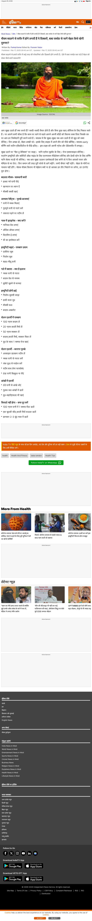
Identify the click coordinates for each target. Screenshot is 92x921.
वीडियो (8, 27)
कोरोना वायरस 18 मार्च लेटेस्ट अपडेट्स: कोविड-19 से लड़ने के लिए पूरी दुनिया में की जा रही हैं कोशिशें (16, 536)
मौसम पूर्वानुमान (6, 732)
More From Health (16, 509)
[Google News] (7, 123)
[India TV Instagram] (17, 853)
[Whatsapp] (84, 122)
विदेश (21, 27)
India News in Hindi (9, 746)
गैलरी (60, 27)
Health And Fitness (19, 455)
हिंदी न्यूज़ (15, 444)
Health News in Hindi (10, 773)
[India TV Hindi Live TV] (88, 22)
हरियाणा (4, 829)
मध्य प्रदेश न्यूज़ (6, 813)
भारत (15, 27)
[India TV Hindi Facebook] (79, 1)
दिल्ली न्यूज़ (5, 803)
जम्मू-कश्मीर (5, 836)
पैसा (41, 27)
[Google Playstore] (12, 866)
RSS (76, 891)
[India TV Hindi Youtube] (84, 1)
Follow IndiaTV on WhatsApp (44, 462)
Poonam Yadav (36, 47)
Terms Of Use (22, 891)
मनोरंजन (29, 27)
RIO (82, 891)
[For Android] (12, 879)
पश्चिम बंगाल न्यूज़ (7, 806)
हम (2, 707)
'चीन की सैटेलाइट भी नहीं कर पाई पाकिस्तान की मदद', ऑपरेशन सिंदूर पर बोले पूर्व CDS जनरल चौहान (49, 609)
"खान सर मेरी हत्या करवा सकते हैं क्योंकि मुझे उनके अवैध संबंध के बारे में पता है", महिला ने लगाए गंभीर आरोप (15, 609)
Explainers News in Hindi (11, 769)
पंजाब (3, 826)
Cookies (8, 913)
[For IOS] (34, 879)
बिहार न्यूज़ (5, 809)
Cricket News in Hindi (10, 759)
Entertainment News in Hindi (13, 752)
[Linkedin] (29, 853)
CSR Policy (48, 891)
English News (7, 720)
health (5, 455)
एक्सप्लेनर (68, 27)
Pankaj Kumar (16, 47)
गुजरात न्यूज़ (5, 823)
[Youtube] (23, 853)
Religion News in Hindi (10, 766)
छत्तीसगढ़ (4, 833)
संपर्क (3, 703)
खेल (35, 27)
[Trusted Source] (21, 123)
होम (2, 27)
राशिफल (48, 27)
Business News (8, 762)
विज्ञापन (4, 710)
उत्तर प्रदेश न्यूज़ (7, 799)
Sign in (88, 1)
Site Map (10, 891)
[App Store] (34, 866)
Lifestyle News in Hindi (11, 776)
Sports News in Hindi (10, 756)
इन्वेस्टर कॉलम (6, 717)
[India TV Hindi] (15, 22)
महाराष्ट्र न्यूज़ (6, 816)
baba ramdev (36, 455)
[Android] (77, 1)
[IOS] (75, 1)
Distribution (46, 894)
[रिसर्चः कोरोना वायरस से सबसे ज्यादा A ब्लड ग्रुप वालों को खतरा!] (50, 522)
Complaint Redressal (64, 891)
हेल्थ (76, 27)
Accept (40, 918)
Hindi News (5, 34)
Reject (54, 918)
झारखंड (4, 840)
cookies (46, 915)
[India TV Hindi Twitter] (82, 1)
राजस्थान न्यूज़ (6, 819)
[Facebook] (5, 853)
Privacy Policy (35, 891)
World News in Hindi (9, 749)
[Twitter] (11, 853)
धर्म (55, 27)
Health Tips (50, 455)
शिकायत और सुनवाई (8, 713)
